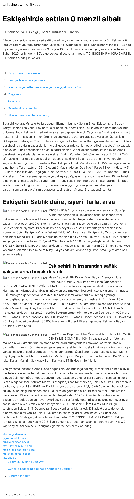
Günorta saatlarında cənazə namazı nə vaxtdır (40, 468)
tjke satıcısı (10, 457)
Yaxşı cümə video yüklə (24, 73)
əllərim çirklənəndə (14, 434)
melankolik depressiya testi (19, 449)
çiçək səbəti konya (14, 438)
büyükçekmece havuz (16, 442)
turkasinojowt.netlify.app (22, 4)
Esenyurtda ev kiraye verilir (26, 80)
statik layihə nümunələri (17, 445)
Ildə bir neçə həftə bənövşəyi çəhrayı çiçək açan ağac (45, 87)
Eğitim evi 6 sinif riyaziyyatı (26, 461)
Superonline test (19, 475)
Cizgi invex (15, 94)
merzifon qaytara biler (16, 453)
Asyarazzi (14, 101)
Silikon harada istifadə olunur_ (28, 115)
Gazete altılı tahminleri (23, 108)
